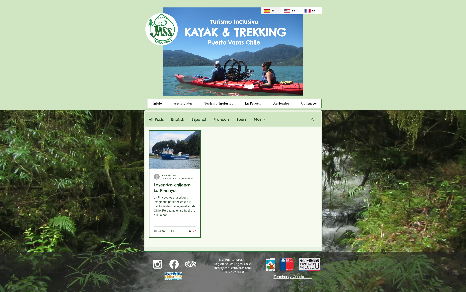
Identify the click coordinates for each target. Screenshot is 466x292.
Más (257, 119)
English (177, 119)
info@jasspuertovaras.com (232, 268)
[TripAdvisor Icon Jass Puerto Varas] (190, 264)
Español (198, 119)
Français (221, 119)
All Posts (156, 119)
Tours (241, 119)
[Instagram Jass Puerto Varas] (157, 264)
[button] (312, 120)
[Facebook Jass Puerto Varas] (174, 264)
